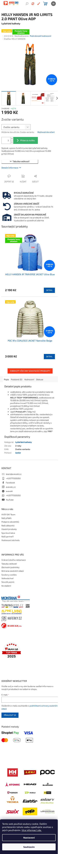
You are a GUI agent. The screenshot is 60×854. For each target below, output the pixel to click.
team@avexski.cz (13, 474)
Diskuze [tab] (39, 379)
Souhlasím (29, 846)
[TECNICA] (12, 800)
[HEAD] (30, 784)
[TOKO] (30, 811)
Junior (18, 452)
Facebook (10, 482)
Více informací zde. (32, 830)
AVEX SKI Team (8, 514)
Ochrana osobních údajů (12, 571)
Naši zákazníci (7, 525)
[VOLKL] (47, 792)
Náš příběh (6, 518)
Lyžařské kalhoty (23, 442)
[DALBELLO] (30, 792)
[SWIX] (12, 811)
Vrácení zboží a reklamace (13, 560)
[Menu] (53, 4)
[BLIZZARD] (47, 784)
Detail (49, 290)
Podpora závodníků (10, 521)
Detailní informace (9, 167)
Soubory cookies (9, 574)
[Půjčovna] (33, 4)
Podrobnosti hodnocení (40, 36)
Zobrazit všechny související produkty (30, 371)
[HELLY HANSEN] (12, 772)
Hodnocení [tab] (29, 379)
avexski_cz (11, 487)
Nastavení (29, 837)
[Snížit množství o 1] (11, 142)
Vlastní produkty (9, 529)
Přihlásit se (10, 715)
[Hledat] (27, 4)
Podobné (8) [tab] (16, 379)
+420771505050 (13, 478)
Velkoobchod (7, 578)
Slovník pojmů (7, 582)
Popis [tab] (6, 379)
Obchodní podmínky (10, 567)
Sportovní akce (8, 533)
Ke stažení (6, 585)
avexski (9, 491)
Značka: (14, 39)
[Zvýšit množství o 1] (11, 138)
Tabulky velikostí (9, 563)
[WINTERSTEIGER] (47, 811)
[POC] (47, 772)
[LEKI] (30, 772)
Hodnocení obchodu (10, 540)
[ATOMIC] (12, 784)
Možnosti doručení (45, 132)
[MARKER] (12, 792)
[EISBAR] (30, 800)
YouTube (10, 499)
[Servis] (39, 4)
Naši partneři (7, 536)
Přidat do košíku (27, 140)
